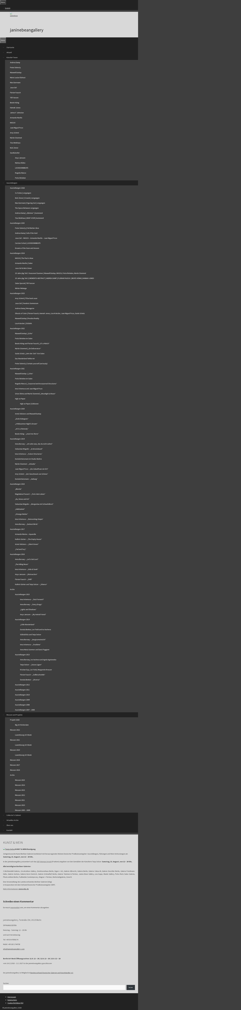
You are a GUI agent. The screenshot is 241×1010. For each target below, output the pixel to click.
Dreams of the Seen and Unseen (27, 248)
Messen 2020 (15, 750)
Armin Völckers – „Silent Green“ (27, 544)
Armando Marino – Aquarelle (25, 534)
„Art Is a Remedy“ (21, 429)
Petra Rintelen (20, 178)
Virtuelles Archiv (13, 820)
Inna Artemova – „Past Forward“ (32, 599)
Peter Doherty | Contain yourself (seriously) (31, 363)
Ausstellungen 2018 (17, 484)
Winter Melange (21, 288)
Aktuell (9, 52)
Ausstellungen (12, 183)
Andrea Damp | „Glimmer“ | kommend (29, 213)
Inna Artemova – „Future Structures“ (28, 454)
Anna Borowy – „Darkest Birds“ (26, 524)
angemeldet (15, 907)
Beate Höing (14, 102)
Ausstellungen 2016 (17, 554)
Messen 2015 (20, 780)
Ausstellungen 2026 (17, 188)
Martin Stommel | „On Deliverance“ (28, 348)
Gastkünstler (15, 153)
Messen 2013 (20, 790)
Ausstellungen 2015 (22, 594)
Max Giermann (15, 82)
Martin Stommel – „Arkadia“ (25, 464)
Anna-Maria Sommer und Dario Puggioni (34, 649)
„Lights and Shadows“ (28, 609)
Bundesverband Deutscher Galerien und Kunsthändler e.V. (51, 973)
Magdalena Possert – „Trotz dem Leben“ (30, 494)
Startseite (10, 47)
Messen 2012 (20, 795)
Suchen (6, 983)
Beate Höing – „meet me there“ (27, 434)
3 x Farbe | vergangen (23, 193)
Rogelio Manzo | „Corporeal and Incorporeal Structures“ (36, 383)
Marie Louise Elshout (17, 77)
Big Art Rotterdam (22, 725)
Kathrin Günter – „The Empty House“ (28, 539)
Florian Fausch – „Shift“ (23, 579)
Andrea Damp (15, 62)
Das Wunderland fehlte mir (25, 358)
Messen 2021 (15, 740)
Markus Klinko (20, 163)
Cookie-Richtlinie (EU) (15, 1003)
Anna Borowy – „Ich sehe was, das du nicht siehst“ (34, 444)
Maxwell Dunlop (15, 72)
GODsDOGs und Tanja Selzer (30, 634)
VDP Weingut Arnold (44, 861)
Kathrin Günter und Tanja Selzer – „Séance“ (31, 584)
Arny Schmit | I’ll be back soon (26, 298)
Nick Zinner (14, 148)
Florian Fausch (15, 92)
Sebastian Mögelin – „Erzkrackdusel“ (29, 449)
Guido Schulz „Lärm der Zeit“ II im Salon (29, 353)
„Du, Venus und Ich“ (22, 499)
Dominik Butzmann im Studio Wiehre (28, 459)
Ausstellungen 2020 (17, 409)
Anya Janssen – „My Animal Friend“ (33, 614)
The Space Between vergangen (27, 208)
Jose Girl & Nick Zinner (23, 268)
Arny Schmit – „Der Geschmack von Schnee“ (31, 474)
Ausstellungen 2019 (17, 439)
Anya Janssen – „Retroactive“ (26, 574)
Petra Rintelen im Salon (23, 338)
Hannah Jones (15, 108)
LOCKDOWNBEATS (21, 168)
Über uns (10, 825)
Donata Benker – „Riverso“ (30, 680)
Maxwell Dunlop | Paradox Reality (27, 318)
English (7, 8)
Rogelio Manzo (20, 173)
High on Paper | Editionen (29, 404)
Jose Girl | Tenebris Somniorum (26, 303)
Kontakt (9, 830)
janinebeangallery (26, 30)
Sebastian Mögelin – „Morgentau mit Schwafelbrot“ (34, 504)
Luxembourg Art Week (23, 735)
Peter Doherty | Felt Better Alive (27, 228)
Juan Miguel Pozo (16, 128)
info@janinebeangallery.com (13, 949)
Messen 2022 (15, 730)
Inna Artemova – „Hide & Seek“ (26, 569)
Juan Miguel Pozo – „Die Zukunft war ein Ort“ (31, 469)
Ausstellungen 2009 (22, 700)
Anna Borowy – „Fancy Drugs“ (31, 604)
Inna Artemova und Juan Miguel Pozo (28, 389)
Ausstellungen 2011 (22, 690)
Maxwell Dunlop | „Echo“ (24, 333)
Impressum (12, 997)
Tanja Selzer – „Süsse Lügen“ (31, 665)
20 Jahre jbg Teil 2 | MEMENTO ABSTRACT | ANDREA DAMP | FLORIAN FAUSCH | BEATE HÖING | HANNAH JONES (54, 278)
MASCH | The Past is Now (24, 258)
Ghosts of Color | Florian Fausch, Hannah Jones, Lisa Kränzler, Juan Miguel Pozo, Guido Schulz (50, 313)
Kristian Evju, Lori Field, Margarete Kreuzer (36, 670)
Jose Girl (13, 87)
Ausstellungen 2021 (17, 368)
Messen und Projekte (14, 715)
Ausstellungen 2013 (22, 654)
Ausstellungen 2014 (22, 619)
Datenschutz (12, 1000)
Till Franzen (14, 97)
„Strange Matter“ (21, 514)
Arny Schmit (14, 133)
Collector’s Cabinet (14, 815)
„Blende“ (18, 489)
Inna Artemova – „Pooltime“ (30, 644)
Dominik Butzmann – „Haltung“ (26, 479)
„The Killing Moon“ (21, 564)
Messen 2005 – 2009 (22, 810)
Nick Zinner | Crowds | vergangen (27, 198)
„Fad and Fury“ (20, 549)
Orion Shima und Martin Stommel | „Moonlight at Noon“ (35, 394)
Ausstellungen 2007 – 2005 (25, 710)
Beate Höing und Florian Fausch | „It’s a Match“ (32, 343)
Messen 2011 (20, 800)
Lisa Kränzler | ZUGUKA (23, 323)
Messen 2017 (15, 765)
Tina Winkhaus (15, 143)
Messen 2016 (15, 770)
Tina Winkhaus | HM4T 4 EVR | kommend (29, 218)
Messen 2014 (20, 785)
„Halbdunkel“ (20, 509)
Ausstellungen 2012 (22, 685)
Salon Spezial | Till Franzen (25, 283)
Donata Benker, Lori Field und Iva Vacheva (35, 629)
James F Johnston (17, 113)
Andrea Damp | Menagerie (24, 308)
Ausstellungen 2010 (22, 695)
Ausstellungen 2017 (17, 529)
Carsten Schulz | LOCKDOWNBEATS (28, 243)
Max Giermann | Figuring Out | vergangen (30, 203)
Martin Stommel (16, 138)
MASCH (12, 123)
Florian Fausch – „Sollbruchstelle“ (32, 675)
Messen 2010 (20, 805)
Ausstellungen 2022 (17, 328)
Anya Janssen (20, 158)
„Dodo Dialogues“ (21, 419)
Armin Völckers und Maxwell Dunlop (28, 414)
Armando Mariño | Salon (24, 263)
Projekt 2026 (14, 720)
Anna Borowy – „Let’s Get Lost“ (26, 559)
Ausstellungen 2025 (17, 223)
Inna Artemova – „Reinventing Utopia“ (29, 519)
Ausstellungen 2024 (17, 253)
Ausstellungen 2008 (22, 705)
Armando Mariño (16, 118)
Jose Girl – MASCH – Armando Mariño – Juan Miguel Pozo (36, 238)
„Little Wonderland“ (27, 624)
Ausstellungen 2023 (17, 293)
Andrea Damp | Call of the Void (26, 233)
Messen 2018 (15, 760)
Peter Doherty (15, 67)
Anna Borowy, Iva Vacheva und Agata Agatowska (38, 659)
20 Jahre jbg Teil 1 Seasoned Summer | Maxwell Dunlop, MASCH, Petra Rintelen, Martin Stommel (50, 273)
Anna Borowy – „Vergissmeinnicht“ (33, 639)
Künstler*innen (12, 57)
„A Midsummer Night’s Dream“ (26, 424)
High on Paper (20, 399)
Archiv (12, 589)
